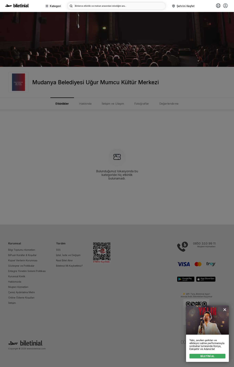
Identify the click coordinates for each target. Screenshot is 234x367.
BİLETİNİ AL (207, 356)
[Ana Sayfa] (17, 6)
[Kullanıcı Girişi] (225, 6)
